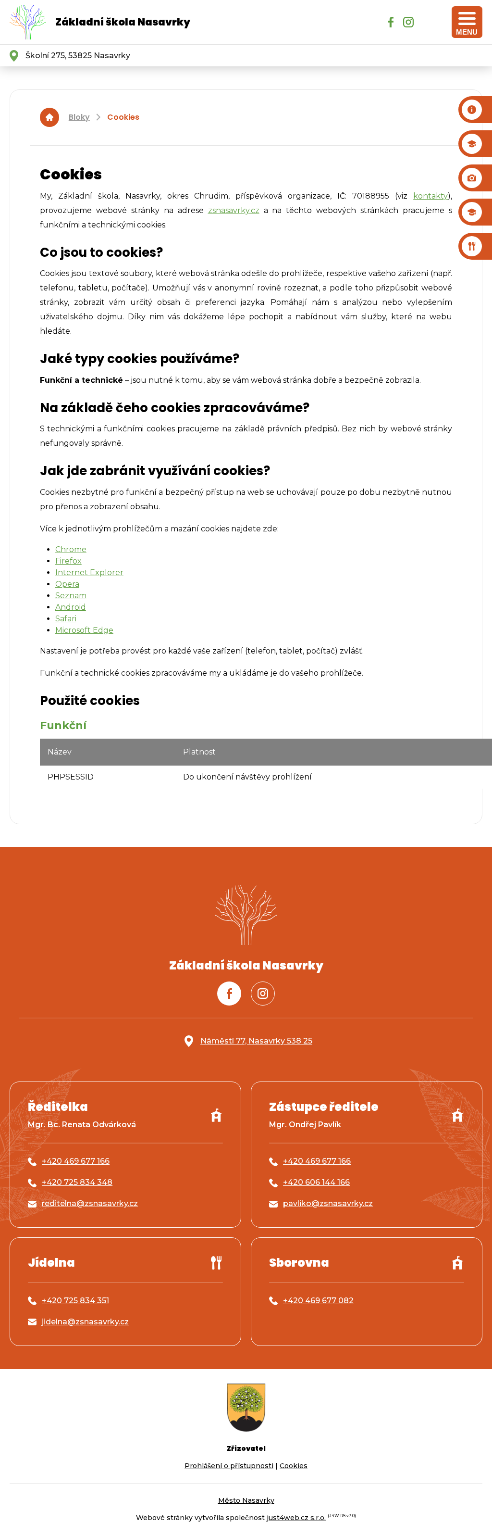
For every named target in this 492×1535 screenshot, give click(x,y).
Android (70, 607)
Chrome (70, 549)
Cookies (123, 117)
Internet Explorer (89, 572)
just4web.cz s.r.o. (296, 1517)
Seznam (70, 595)
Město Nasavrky (246, 1500)
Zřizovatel (246, 1448)
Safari (65, 618)
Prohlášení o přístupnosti (228, 1465)
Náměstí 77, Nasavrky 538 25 (256, 1040)
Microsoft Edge (84, 630)
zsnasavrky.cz (233, 210)
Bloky (79, 117)
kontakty (430, 196)
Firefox (68, 561)
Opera (67, 584)
